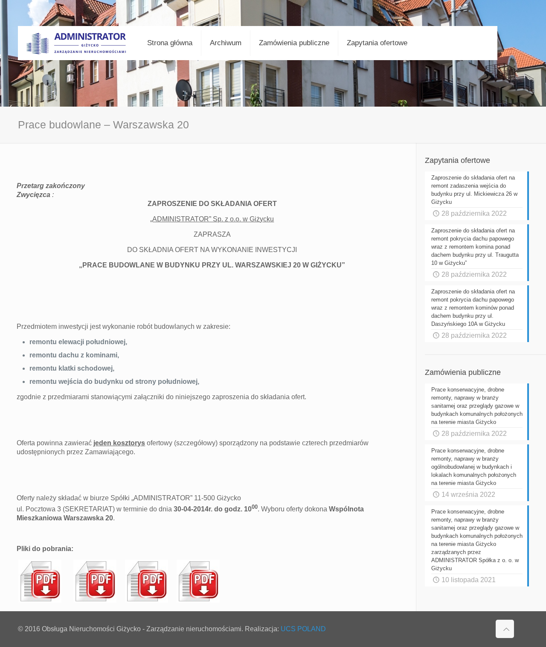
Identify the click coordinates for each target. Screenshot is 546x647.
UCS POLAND (303, 628)
